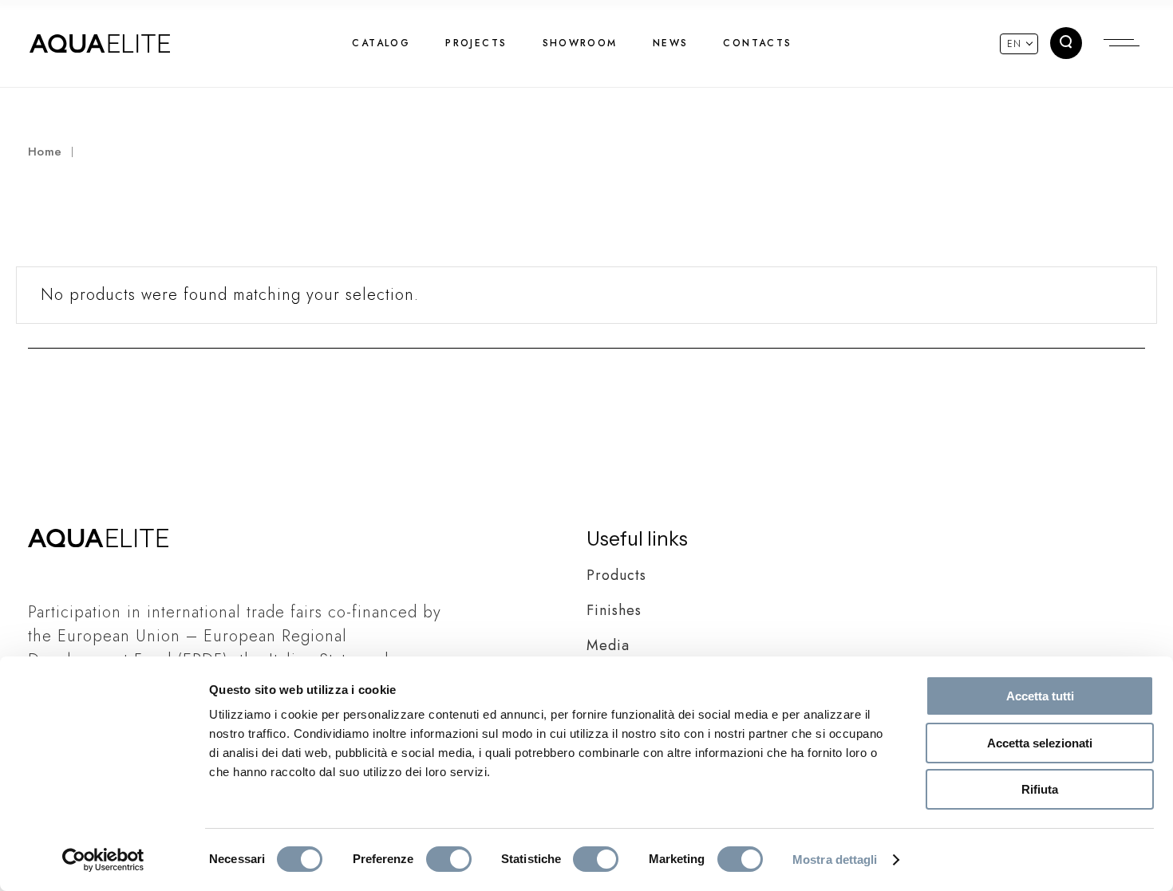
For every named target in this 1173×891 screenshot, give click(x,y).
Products (616, 575)
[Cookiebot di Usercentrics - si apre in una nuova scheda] (103, 860)
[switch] (449, 859)
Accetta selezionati (1039, 743)
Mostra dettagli (835, 859)
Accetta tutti (1040, 696)
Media (608, 645)
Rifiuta (1039, 789)
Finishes (614, 610)
